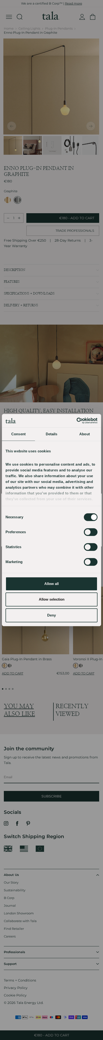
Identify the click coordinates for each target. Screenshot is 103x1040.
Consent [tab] (18, 434)
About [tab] (84, 434)
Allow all (51, 584)
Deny (51, 615)
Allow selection (51, 599)
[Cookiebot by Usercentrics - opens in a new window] (76, 420)
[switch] (90, 532)
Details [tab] (51, 434)
